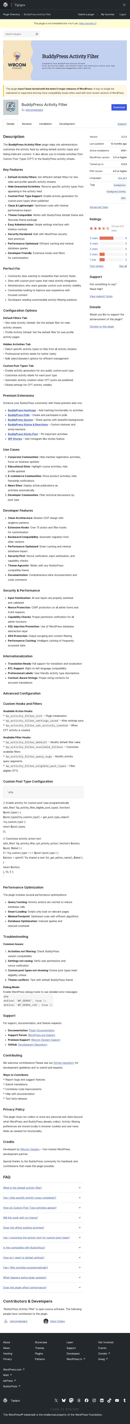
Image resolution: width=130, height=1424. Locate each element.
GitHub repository (63, 1062)
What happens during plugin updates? (24, 1277)
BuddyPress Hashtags (22, 410)
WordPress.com (14, 1369)
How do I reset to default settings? (23, 1257)
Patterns (40, 1359)
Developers (73, 1353)
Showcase (41, 1342)
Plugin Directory (11, 14)
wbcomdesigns (34, 109)
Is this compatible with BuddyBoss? (24, 1247)
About (6, 1342)
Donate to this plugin (102, 326)
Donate (104, 1353)
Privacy (7, 1359)
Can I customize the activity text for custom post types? (36, 1237)
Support (122, 123)
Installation (45, 123)
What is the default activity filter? (22, 1187)
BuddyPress (11, 1386)
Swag (103, 1359)
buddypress (120, 185)
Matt (7, 1375)
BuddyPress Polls (18, 415)
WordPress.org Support (41, 1035)
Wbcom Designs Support (45, 1039)
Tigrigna (15, 1400)
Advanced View (99, 207)
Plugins (39, 1353)
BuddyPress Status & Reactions (28, 424)
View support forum (101, 296)
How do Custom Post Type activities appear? (29, 1207)
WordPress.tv (76, 1359)
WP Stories (15, 438)
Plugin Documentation (42, 1030)
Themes (39, 1348)
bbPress (9, 1380)
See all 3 (122, 178)
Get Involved (106, 1342)
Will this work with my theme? (20, 1217)
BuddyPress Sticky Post (23, 434)
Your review (96, 266)
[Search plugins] (37, 34)
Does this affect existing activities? (23, 1227)
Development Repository (32, 1044)
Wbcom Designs (29, 1149)
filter (123, 198)
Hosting (7, 1353)
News (6, 1348)
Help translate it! (87, 23)
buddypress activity (116, 191)
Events (102, 1348)
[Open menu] (125, 5)
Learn (70, 1342)
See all (123, 266)
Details (10, 123)
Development (67, 123)
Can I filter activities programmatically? (25, 1267)
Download (119, 107)
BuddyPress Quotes (20, 419)
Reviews (27, 123)
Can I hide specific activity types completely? (29, 1197)
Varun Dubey (57, 1321)
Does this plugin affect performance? (24, 1287)
